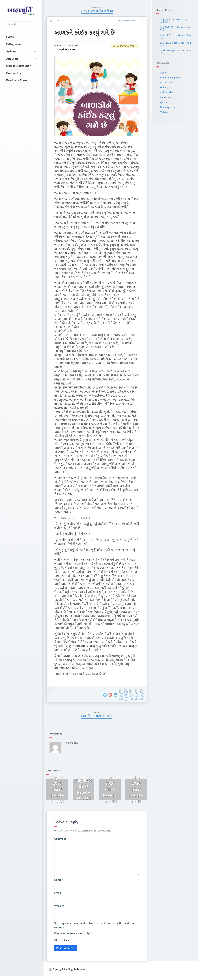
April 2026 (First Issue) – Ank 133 (175, 52)
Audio (163, 73)
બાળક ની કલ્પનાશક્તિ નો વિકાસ (97, 11)
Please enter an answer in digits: (73, 934)
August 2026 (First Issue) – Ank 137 (174, 21)
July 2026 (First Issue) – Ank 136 (175, 28)
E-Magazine (14, 44)
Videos (164, 112)
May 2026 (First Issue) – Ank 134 (175, 44)
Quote (163, 102)
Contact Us (13, 73)
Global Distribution (18, 66)
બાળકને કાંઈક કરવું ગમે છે (84, 33)
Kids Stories (166, 92)
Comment (61, 839)
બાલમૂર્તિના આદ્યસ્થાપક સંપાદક (96, 716)
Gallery (164, 87)
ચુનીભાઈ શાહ (67, 49)
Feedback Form (16, 80)
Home (10, 37)
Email (58, 893)
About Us (12, 59)
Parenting (165, 97)
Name (58, 880)
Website (59, 906)
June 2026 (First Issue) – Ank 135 (175, 36)
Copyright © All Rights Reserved (69, 969)
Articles (11, 51)
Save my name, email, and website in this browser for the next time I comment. (95, 925)
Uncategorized (168, 107)
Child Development (125, 46)
